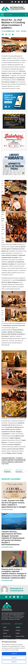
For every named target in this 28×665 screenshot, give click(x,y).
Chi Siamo (6, 630)
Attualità (18, 627)
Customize (14, 657)
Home (4, 627)
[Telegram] (22, 1)
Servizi (5, 633)
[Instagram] (25, 1)
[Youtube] (18, 1)
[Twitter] (15, 1)
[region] (14, 652)
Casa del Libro (7, 636)
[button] (2, 2)
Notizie (23, 31)
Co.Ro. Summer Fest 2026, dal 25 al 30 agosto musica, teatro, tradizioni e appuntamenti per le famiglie (13, 503)
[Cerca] (26, 15)
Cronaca (18, 630)
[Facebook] (12, 1)
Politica (18, 633)
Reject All (14, 661)
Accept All (14, 653)
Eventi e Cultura (20, 636)
